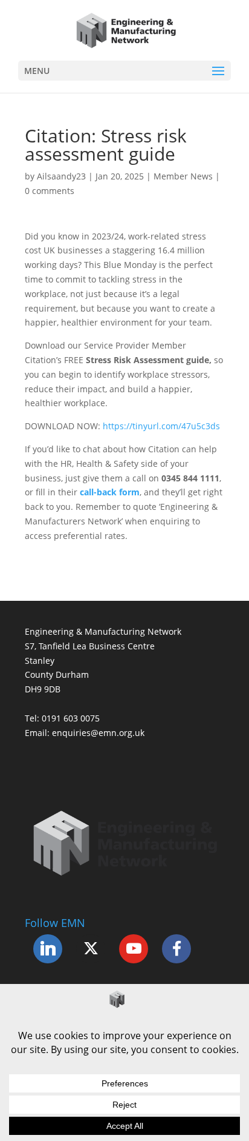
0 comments (49, 190)
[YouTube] (133, 948)
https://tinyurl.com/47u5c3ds (161, 426)
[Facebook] (176, 948)
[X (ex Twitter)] (90, 948)
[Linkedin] (47, 948)
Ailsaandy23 (61, 176)
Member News (183, 176)
